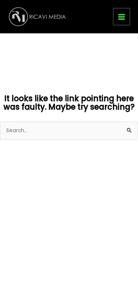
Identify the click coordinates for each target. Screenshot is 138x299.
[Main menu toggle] (122, 17)
